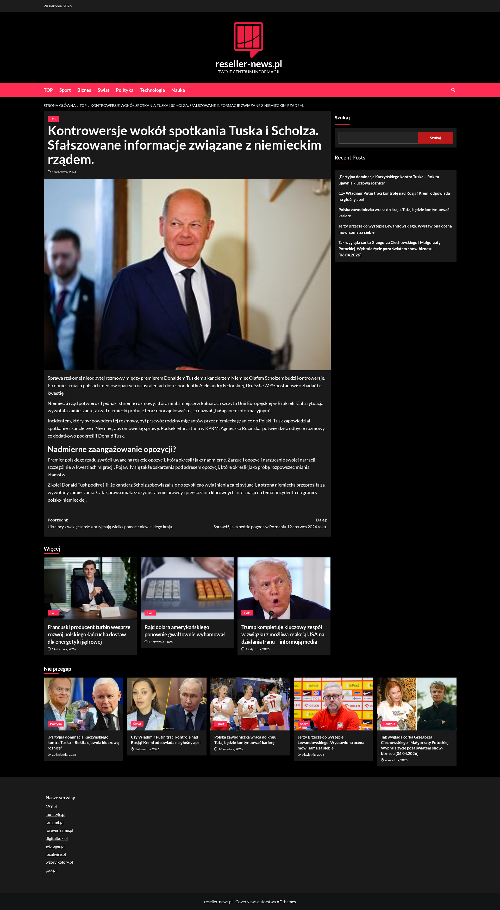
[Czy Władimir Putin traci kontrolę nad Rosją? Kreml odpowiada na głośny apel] (167, 704)
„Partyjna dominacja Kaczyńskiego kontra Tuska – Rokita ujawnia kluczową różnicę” (389, 179)
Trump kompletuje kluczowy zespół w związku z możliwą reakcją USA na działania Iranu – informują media (282, 634)
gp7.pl (51, 870)
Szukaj (342, 117)
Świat (103, 90)
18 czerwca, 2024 (64, 172)
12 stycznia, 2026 (258, 649)
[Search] (453, 89)
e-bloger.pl (55, 846)
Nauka (178, 90)
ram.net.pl (55, 822)
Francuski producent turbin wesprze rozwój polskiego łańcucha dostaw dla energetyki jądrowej (89, 634)
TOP (48, 90)
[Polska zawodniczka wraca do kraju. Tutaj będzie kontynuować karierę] (250, 704)
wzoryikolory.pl (59, 861)
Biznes (84, 90)
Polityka (124, 90)
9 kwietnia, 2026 (313, 755)
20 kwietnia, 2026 (64, 755)
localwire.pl (56, 854)
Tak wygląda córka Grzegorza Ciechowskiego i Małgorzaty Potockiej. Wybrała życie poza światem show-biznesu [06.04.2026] (390, 248)
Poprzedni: (110, 523)
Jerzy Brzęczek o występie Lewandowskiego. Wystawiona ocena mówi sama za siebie (395, 229)
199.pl (51, 806)
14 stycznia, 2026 (64, 649)
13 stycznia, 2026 (161, 642)
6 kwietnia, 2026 (396, 760)
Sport (65, 90)
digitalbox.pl (57, 838)
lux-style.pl (55, 814)
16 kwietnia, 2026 (147, 749)
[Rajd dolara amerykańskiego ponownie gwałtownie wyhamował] (187, 588)
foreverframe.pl (59, 830)
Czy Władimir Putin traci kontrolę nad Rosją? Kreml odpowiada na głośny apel (394, 196)
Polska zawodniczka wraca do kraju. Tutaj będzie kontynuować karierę (394, 212)
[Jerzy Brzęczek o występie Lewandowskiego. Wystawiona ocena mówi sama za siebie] (333, 704)
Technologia (152, 90)
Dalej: (270, 523)
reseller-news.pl (248, 63)
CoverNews (246, 901)
